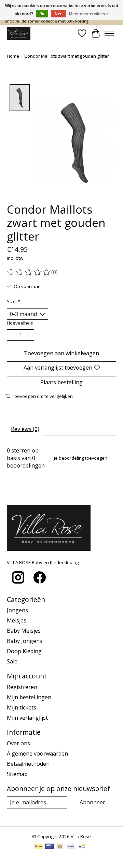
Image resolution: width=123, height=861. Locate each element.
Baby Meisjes (24, 630)
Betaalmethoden (28, 763)
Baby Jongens (24, 641)
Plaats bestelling (61, 382)
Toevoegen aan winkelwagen (61, 353)
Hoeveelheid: (21, 323)
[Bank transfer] (71, 847)
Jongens (17, 610)
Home (13, 56)
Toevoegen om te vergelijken (42, 396)
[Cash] (60, 847)
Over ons (18, 743)
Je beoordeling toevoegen (80, 458)
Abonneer (92, 802)
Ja (42, 14)
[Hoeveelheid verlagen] (13, 335)
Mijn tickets (21, 707)
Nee (59, 14)
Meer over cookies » (89, 14)
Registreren (22, 687)
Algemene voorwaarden (37, 753)
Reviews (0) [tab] (25, 429)
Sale (12, 661)
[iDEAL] (38, 847)
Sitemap (17, 774)
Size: (13, 301)
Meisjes (16, 620)
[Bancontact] (82, 847)
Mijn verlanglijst (27, 717)
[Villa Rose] (18, 33)
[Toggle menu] (109, 33)
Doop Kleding (24, 651)
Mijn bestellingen (29, 697)
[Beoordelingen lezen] (29, 272)
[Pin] (49, 847)
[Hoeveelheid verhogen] (27, 335)
